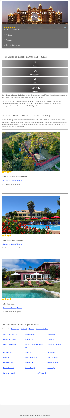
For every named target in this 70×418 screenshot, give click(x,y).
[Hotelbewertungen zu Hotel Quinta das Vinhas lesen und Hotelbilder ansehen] (31, 151)
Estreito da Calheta (9, 180)
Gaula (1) (28, 352)
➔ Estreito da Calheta (12, 45)
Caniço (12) (51, 339)
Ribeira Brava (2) (8, 368)
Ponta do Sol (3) (52, 357)
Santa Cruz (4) (30, 368)
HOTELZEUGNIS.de (12, 29)
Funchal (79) (7, 352)
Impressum (46, 415)
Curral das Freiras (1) (10, 344)
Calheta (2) (51, 334)
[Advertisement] (35, 390)
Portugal (24, 329)
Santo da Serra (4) (9, 373)
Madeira (19, 180)
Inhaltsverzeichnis (36, 415)
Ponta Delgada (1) (31, 357)
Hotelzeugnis (15, 329)
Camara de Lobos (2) (10, 339)
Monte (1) (6, 357)
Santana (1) (51, 368)
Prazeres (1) (29, 362)
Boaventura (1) (30, 334)
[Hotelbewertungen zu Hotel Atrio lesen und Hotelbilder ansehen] (31, 278)
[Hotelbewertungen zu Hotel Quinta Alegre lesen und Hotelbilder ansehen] (31, 215)
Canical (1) (29, 339)
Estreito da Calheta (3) (54, 344)
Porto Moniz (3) (8, 362)
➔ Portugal (8, 35)
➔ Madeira (8, 40)
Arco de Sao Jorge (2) (10, 334)
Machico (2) (51, 352)
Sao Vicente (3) (41, 373)
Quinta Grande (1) (53, 362)
